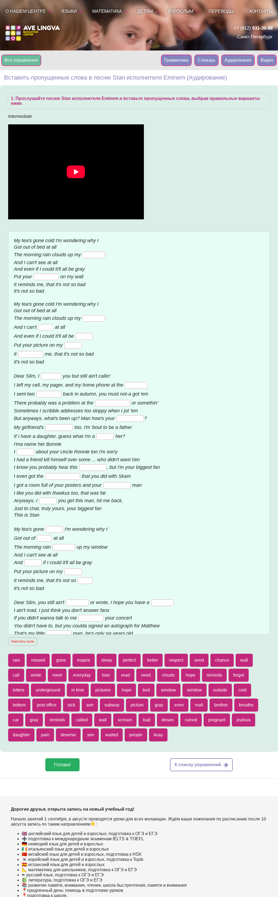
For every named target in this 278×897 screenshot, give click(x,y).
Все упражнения (21, 60)
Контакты (261, 11)
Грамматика (176, 60)
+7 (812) (253, 28)
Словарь (206, 60)
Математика (107, 11)
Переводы (221, 11)
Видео (267, 60)
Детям (145, 11)
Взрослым (180, 11)
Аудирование (238, 60)
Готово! (62, 764)
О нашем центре (25, 11)
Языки (69, 11)
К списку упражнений (198, 764)
